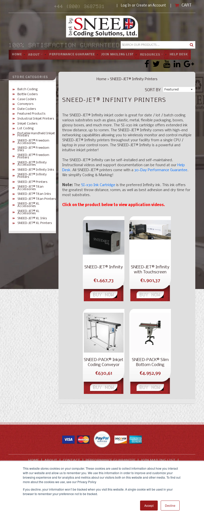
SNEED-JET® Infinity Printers (32, 175)
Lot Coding (25, 128)
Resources (150, 54)
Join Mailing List (117, 54)
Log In (126, 5)
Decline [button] (170, 505)
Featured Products (31, 114)
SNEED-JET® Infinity (103, 267)
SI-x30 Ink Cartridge (98, 185)
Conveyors (25, 104)
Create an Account (151, 5)
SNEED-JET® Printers (32, 182)
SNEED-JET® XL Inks (32, 218)
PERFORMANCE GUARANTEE (72, 54)
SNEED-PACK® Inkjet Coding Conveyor (103, 362)
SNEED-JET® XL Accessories (28, 205)
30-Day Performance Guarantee (160, 170)
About (34, 54)
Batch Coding (27, 89)
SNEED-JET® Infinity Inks (35, 170)
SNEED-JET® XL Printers (34, 223)
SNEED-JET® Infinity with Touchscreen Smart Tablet (150, 270)
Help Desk (179, 54)
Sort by (153, 90)
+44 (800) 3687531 (85, 7)
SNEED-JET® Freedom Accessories (33, 142)
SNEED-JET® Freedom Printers (33, 156)
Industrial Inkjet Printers (35, 119)
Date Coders (26, 109)
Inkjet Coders (27, 124)
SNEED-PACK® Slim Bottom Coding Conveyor (150, 363)
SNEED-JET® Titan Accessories (30, 188)
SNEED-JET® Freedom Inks (33, 149)
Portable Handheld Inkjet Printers (36, 134)
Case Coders (26, 99)
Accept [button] (148, 505)
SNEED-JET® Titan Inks (34, 194)
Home (17, 54)
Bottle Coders (27, 94)
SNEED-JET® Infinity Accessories (32, 163)
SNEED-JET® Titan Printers (36, 199)
